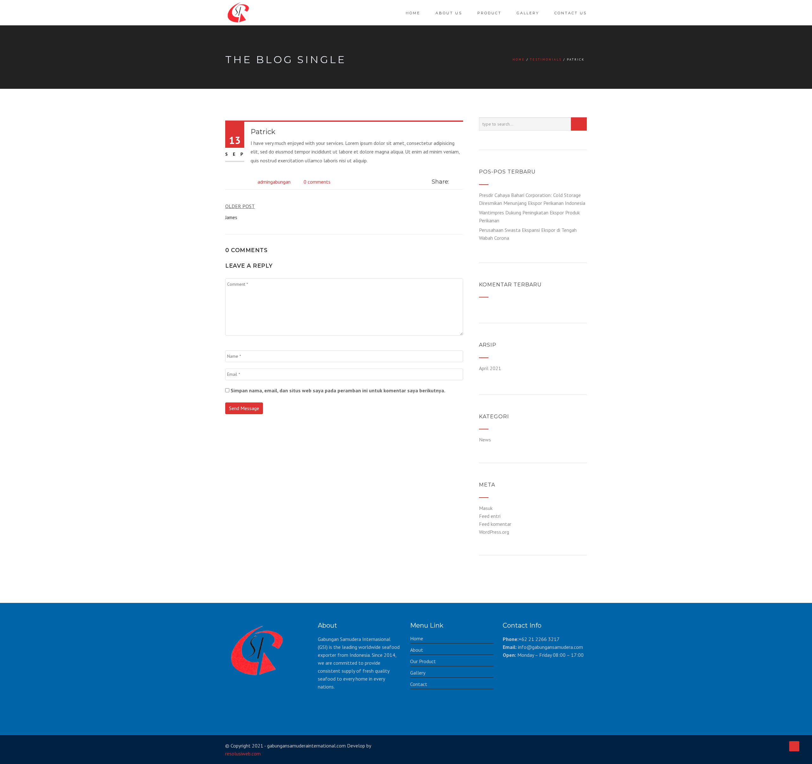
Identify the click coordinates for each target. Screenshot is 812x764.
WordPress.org (494, 532)
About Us (448, 13)
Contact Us (570, 13)
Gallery (528, 13)
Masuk (486, 508)
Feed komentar (495, 524)
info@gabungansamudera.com (550, 647)
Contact (418, 684)
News (485, 439)
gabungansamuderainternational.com (306, 745)
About (416, 650)
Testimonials (546, 59)
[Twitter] (461, 182)
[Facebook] (454, 182)
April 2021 (490, 368)
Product (489, 13)
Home (413, 13)
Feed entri (490, 516)
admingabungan (274, 182)
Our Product (423, 661)
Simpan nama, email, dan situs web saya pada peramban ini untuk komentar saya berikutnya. (338, 390)
